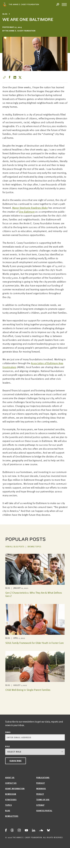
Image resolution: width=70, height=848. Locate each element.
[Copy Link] (4, 77)
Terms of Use (42, 799)
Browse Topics (34, 546)
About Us (9, 777)
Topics (8, 805)
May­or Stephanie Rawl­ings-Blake (30, 208)
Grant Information (15, 788)
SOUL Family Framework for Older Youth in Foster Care (34, 643)
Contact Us (11, 783)
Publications (42, 777)
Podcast (40, 783)
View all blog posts (14, 546)
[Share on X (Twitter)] (20, 77)
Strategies (11, 799)
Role (7, 746)
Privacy (40, 794)
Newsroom (10, 794)
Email (8, 732)
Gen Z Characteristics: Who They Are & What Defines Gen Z (33, 594)
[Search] (57, 4)
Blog (4, 14)
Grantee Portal (44, 810)
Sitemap (40, 805)
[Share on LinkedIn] (15, 77)
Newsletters (11, 816)
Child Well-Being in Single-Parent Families (27, 690)
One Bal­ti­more (27, 212)
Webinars (41, 788)
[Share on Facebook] (10, 77)
